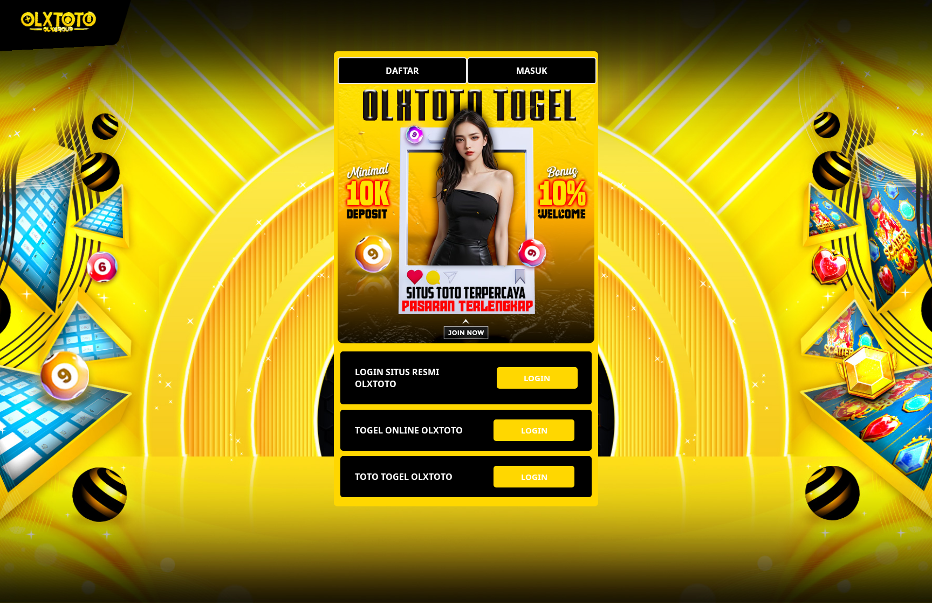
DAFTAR (402, 71)
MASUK (531, 71)
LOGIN (537, 377)
